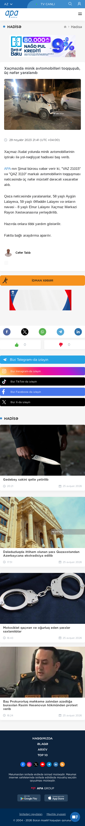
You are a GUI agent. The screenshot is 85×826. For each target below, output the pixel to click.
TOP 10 (43, 755)
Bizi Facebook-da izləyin (26, 391)
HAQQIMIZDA (42, 738)
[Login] (79, 4)
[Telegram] (49, 765)
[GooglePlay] (29, 798)
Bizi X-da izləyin (20, 402)
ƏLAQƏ (42, 744)
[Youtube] (42, 765)
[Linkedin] (55, 765)
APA (7, 169)
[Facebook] (22, 765)
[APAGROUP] (42, 788)
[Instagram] (29, 765)
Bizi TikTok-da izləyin (24, 381)
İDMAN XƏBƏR (42, 280)
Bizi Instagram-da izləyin (26, 371)
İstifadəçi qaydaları (30, 814)
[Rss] (62, 765)
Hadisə (76, 27)
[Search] (70, 4)
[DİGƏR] (79, 14)
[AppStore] (56, 798)
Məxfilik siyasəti (56, 814)
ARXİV (42, 749)
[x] (35, 765)
